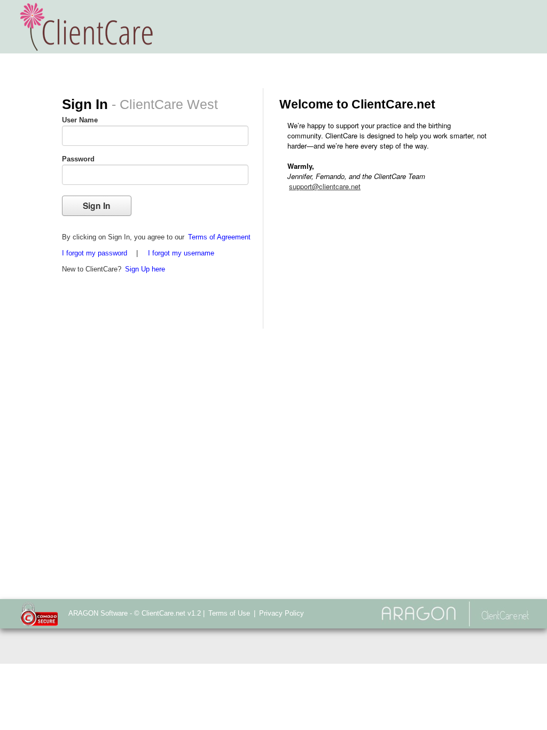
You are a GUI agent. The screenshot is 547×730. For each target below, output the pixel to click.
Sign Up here (145, 269)
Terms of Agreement (219, 237)
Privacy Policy (281, 613)
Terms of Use (229, 613)
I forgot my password (94, 253)
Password (78, 159)
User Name (80, 120)
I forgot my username (181, 253)
